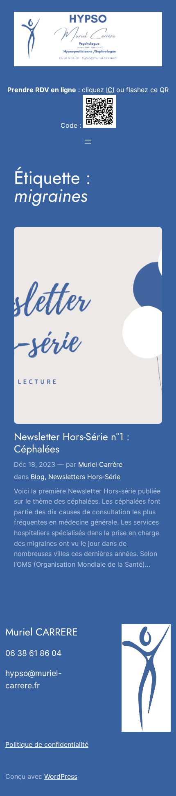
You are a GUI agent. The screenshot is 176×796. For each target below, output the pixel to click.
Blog (38, 477)
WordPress (60, 776)
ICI (110, 90)
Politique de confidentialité (46, 744)
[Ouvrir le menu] (88, 142)
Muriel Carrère (100, 464)
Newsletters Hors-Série (84, 477)
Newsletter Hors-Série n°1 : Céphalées (71, 443)
